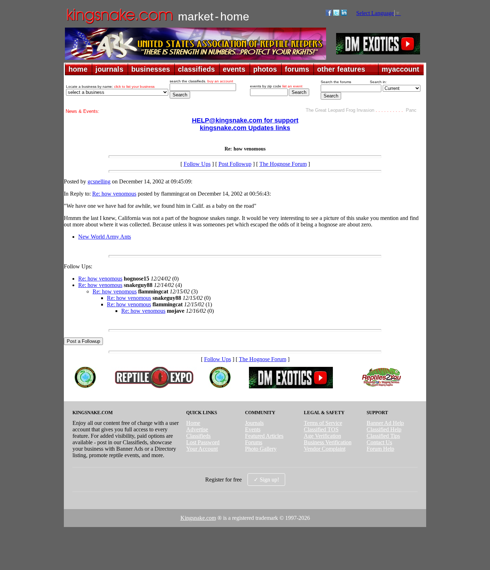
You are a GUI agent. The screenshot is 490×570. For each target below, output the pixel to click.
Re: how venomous (114, 194)
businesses (150, 69)
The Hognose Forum (283, 164)
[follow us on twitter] (336, 14)
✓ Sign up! (266, 479)
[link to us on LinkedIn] (344, 14)
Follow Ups (197, 164)
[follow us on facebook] (329, 14)
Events (252, 429)
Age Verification (322, 436)
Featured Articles (264, 436)
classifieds (196, 69)
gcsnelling (99, 181)
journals (109, 69)
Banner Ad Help (385, 423)
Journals (254, 423)
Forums (253, 442)
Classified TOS (321, 429)
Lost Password (203, 442)
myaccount (400, 69)
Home (193, 423)
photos (265, 69)
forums (297, 69)
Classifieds (198, 436)
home (78, 69)
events (234, 69)
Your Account (202, 449)
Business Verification (328, 442)
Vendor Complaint (324, 449)
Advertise (197, 429)
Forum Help (380, 449)
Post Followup (234, 164)
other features (341, 69)
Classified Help (384, 429)
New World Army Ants (104, 237)
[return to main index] (119, 23)
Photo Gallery (261, 449)
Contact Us (379, 442)
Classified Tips (383, 436)
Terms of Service (323, 423)
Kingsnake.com (198, 518)
